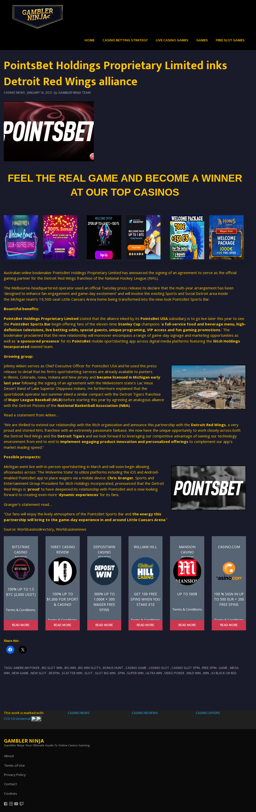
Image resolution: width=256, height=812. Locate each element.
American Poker (27, 668)
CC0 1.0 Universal (17, 719)
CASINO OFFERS (208, 713)
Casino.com (229, 546)
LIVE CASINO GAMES (172, 40)
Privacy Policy (15, 775)
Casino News (14, 92)
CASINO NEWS (79, 713)
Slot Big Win (105, 673)
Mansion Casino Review (187, 550)
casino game (136, 668)
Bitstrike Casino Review (21, 550)
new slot (39, 673)
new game (20, 673)
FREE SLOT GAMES (230, 40)
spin (121, 673)
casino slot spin (186, 668)
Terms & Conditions (21, 610)
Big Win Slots (89, 668)
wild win (193, 673)
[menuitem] (89, 40)
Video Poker (174, 673)
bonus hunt (113, 668)
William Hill (145, 546)
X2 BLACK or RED (223, 673)
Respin (54, 673)
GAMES (202, 40)
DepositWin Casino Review (104, 550)
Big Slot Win (52, 668)
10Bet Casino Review (62, 549)
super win (135, 673)
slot (88, 673)
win (206, 673)
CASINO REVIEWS (145, 713)
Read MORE (21, 625)
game (223, 668)
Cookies (10, 793)
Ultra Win (154, 673)
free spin (209, 668)
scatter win (72, 673)
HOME (89, 40)
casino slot (159, 668)
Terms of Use (14, 765)
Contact (10, 784)
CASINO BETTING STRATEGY (125, 40)
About (9, 756)
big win (70, 668)
